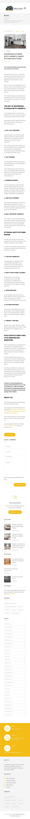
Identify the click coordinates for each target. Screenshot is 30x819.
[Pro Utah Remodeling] (14, 8)
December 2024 (15, 633)
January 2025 (15, 630)
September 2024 (15, 643)
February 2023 (15, 701)
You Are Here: (7, 17)
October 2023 (15, 679)
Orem (19, 409)
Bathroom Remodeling (10, 606)
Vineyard (15, 409)
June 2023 (15, 692)
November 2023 (15, 675)
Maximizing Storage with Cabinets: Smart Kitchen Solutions (14, 56)
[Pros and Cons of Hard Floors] (7, 579)
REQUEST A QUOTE (15, 512)
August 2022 (15, 714)
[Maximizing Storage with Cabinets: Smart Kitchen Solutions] (15, 41)
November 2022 (15, 711)
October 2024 (15, 640)
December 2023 (15, 672)
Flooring (7, 803)
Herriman (9, 411)
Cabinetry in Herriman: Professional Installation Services (17, 536)
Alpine (11, 409)
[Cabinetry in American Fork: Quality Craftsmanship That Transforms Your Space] (7, 546)
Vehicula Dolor (11, 593)
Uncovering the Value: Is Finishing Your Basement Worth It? (18, 561)
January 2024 (15, 669)
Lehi (5, 411)
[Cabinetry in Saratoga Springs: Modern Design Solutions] (7, 527)
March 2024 (15, 662)
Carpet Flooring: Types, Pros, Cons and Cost (11, 569)
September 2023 (15, 682)
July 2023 (15, 688)
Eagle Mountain (16, 411)
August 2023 (15, 685)
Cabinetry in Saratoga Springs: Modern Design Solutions (17, 526)
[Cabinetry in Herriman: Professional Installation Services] (7, 536)
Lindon (23, 409)
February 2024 (15, 666)
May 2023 (15, 695)
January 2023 (15, 705)
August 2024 (15, 646)
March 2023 (15, 698)
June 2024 (15, 653)
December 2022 (15, 708)
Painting (20, 803)
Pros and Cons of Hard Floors (17, 577)
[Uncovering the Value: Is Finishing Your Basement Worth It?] (7, 561)
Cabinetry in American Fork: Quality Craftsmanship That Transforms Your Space (18, 545)
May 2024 (15, 656)
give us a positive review (10, 425)
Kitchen (8, 51)
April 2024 (15, 659)
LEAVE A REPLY (10, 434)
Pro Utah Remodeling (19, 814)
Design (20, 606)
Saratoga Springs (13, 413)
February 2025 (15, 627)
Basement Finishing (10, 603)
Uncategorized (15, 613)
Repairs (7, 613)
